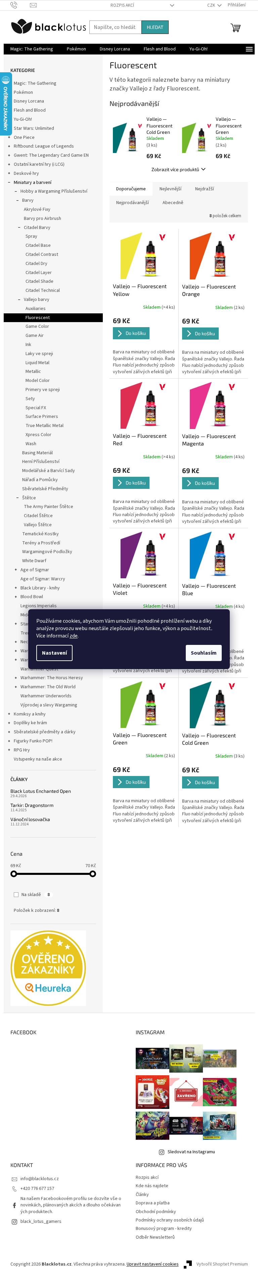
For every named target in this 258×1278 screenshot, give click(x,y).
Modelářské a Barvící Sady (48, 470)
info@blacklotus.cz (39, 1178)
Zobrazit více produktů (175, 169)
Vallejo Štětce (38, 524)
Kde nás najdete (152, 1186)
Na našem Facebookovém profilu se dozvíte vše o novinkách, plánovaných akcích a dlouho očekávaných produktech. (70, 1205)
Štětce (29, 498)
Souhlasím (204, 653)
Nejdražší (204, 189)
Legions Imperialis (38, 606)
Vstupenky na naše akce (38, 759)
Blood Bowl (31, 596)
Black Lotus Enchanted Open (40, 790)
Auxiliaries (36, 308)
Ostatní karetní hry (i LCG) (39, 164)
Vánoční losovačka (30, 819)
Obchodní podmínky (156, 1211)
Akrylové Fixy (37, 209)
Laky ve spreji (39, 353)
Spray (31, 236)
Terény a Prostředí (41, 543)
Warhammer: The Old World (48, 687)
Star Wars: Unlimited (34, 128)
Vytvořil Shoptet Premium (222, 1264)
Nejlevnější (170, 189)
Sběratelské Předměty (45, 489)
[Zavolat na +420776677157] (20, 5)
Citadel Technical (43, 290)
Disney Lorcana (29, 101)
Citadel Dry (36, 263)
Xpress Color (38, 434)
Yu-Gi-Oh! (23, 119)
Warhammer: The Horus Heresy (51, 677)
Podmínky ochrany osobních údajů (170, 1220)
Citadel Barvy (37, 227)
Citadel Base (38, 245)
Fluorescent (38, 317)
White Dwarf (34, 560)
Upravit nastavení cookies (153, 1264)
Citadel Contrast (42, 254)
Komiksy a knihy (30, 714)
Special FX (36, 407)
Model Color (38, 380)
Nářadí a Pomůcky (40, 479)
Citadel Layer (39, 272)
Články (142, 1194)
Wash (31, 443)
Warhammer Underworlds (46, 696)
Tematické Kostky (40, 534)
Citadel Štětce (38, 515)
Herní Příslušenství (40, 461)
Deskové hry (26, 173)
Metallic (33, 371)
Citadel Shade (39, 281)
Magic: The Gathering (35, 83)
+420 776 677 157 (37, 1188)
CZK (211, 5)
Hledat (155, 27)
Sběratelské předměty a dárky (45, 732)
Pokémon (23, 92)
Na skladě (36, 894)
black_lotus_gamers (40, 1221)
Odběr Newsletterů (155, 1237)
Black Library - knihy (40, 588)
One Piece (24, 137)
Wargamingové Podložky (47, 551)
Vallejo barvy (36, 299)
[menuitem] (32, 49)
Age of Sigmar (34, 570)
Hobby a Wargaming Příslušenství (53, 191)
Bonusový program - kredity (164, 1228)
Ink (28, 344)
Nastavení (54, 653)
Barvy (28, 200)
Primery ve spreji (43, 389)
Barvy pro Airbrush (42, 218)
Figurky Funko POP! (33, 741)
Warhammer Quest (39, 669)
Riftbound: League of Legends (44, 146)
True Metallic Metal (44, 425)
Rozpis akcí (122, 5)
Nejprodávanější (132, 202)
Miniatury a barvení (32, 182)
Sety (30, 398)
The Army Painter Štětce (48, 506)
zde (74, 636)
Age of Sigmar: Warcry (42, 579)
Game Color (37, 326)
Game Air (35, 335)
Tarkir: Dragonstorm (31, 805)
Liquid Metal (37, 362)
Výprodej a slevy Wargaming (48, 705)
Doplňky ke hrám (30, 723)
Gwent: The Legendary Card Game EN (51, 155)
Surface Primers (42, 416)
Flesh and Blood (30, 110)
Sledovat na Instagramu (191, 1152)
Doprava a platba (153, 1203)
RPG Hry (22, 750)
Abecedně (173, 202)
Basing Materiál (37, 453)
